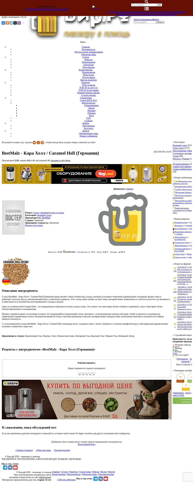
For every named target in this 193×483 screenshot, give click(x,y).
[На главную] (80, 39)
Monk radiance (180, 237)
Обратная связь (58, 9)
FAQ (136, 14)
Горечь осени (180, 257)
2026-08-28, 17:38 (184, 267)
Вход (45, 9)
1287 (175, 292)
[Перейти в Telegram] (5, 467)
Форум (172, 14)
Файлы (154, 14)
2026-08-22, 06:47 (184, 322)
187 (175, 301)
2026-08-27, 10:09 (185, 287)
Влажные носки (180, 222)
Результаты (182, 359)
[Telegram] (11, 23)
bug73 (188, 393)
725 (175, 317)
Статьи (154, 12)
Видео (164, 14)
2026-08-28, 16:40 (184, 275)
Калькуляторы (140, 12)
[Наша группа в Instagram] (42, 142)
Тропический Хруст (182, 249)
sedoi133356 (178, 395)
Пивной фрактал (181, 246)
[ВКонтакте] (3, 23)
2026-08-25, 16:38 (184, 297)
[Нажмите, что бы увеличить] (16, 284)
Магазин (124, 12)
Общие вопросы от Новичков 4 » (185, 293)
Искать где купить (34, 225)
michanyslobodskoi (185, 289)
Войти (156, 19)
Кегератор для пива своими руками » (185, 300)
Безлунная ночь (180, 229)
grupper (180, 234)
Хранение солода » (184, 309)
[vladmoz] (123, 219)
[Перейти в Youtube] (15, 467)
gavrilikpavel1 (180, 239)
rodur (190, 257)
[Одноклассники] (7, 23)
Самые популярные (182, 166)
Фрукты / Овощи (181, 159)
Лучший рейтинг (181, 164)
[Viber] (19, 23)
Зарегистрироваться (143, 19)
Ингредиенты (125, 14)
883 (175, 281)
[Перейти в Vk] (10, 467)
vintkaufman (178, 393)
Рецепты (179, 12)
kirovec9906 (179, 251)
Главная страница (24, 450)
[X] (15, 23)
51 (175, 308)
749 (175, 271)
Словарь (144, 14)
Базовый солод (180, 145)
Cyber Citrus (179, 254)
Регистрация (33, 9)
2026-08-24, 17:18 (184, 305)
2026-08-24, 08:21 (184, 312)
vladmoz (129, 189)
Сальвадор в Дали (181, 242)
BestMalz (46, 218)
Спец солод (178, 148)
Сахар (176, 156)
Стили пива (166, 12)
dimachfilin (181, 307)
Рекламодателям (62, 450)
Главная (113, 12)
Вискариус (178, 225)
